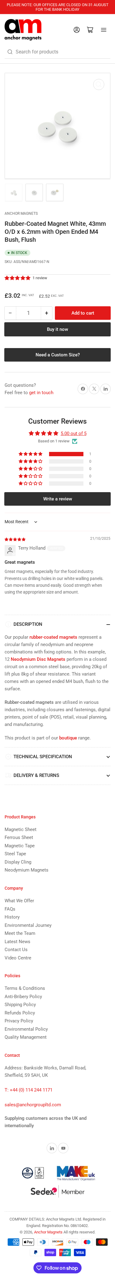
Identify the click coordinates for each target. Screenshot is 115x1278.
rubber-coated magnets (53, 637)
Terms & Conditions (25, 988)
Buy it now (57, 329)
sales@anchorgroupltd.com (33, 1104)
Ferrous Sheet (19, 837)
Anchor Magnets (21, 213)
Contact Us (16, 949)
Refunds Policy (20, 1013)
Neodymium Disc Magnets (38, 659)
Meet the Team (20, 933)
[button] (18, 278)
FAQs (10, 909)
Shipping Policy (20, 1004)
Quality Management (26, 1037)
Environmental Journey (28, 925)
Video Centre (18, 958)
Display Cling (18, 862)
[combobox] (57, 52)
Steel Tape (15, 854)
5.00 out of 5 (73, 433)
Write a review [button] (57, 499)
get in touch (41, 392)
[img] (15, 539)
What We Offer (19, 901)
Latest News (17, 941)
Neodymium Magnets (26, 870)
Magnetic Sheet (20, 829)
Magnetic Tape (20, 846)
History (12, 917)
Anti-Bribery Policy (23, 996)
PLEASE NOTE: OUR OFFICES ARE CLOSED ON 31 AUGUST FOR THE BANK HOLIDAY (58, 7)
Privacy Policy (19, 1021)
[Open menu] (103, 30)
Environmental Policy (26, 1029)
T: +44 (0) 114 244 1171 (28, 1090)
